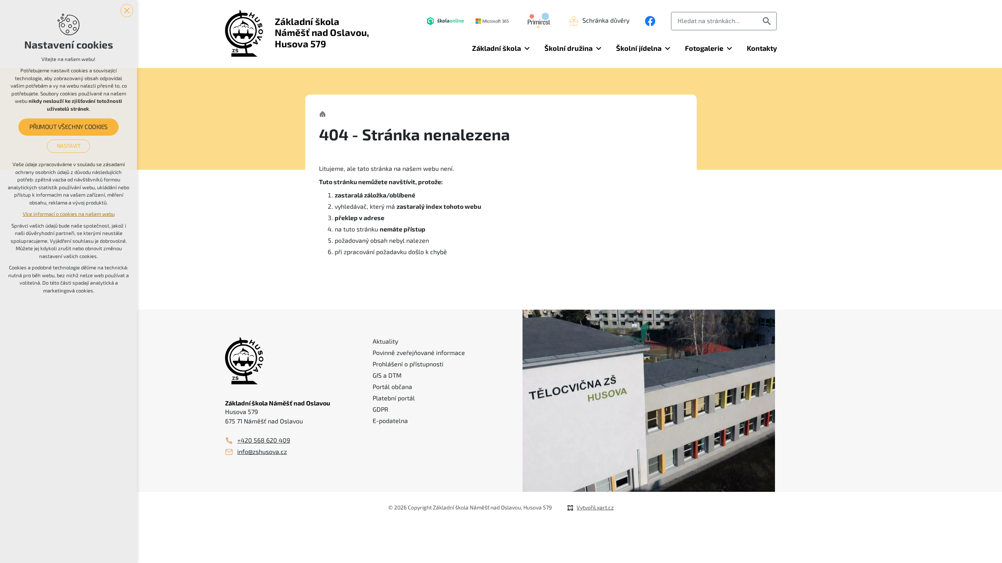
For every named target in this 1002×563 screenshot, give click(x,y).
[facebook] (650, 21)
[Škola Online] (445, 21)
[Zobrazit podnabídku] (527, 48)
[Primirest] (539, 21)
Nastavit (69, 146)
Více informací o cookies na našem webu (69, 214)
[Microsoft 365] (492, 21)
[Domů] (324, 113)
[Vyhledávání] (724, 21)
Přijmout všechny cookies (68, 127)
